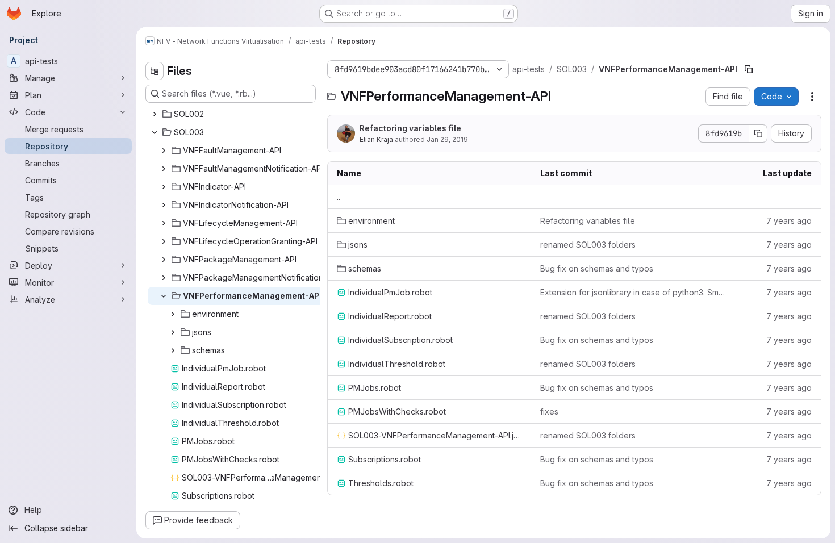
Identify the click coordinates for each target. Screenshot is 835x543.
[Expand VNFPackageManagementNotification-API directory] (163, 278)
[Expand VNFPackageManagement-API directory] (163, 259)
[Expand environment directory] (172, 314)
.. (338, 197)
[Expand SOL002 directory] (154, 114)
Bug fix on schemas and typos (596, 268)
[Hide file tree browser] (154, 71)
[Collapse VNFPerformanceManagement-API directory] (163, 296)
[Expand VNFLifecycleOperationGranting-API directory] (163, 241)
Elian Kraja (376, 139)
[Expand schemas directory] (172, 350)
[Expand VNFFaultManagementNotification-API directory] (163, 169)
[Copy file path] (749, 69)
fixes (549, 411)
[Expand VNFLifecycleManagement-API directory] (163, 223)
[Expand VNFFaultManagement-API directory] (163, 150)
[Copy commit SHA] (758, 133)
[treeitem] (232, 114)
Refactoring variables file (410, 128)
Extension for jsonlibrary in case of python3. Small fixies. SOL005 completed (632, 292)
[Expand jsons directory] (172, 332)
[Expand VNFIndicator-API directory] (163, 187)
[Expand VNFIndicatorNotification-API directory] (163, 205)
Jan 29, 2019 (447, 139)
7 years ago (789, 220)
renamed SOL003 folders (588, 244)
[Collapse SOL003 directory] (154, 132)
